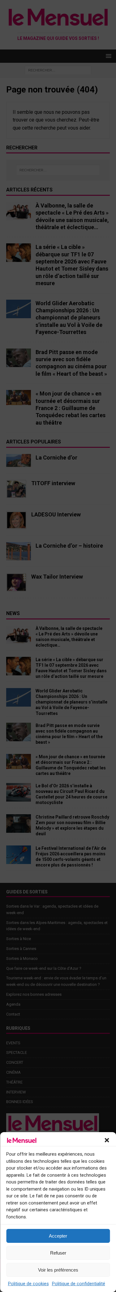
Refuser (58, 1253)
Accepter (58, 1236)
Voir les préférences (58, 1270)
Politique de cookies (28, 1283)
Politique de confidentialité (78, 1283)
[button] (107, 1140)
